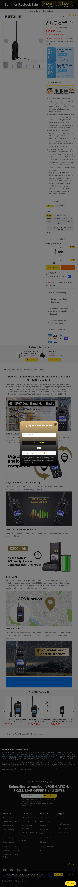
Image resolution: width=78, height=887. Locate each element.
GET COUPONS (39, 443)
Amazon (49, 453)
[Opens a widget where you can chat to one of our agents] (70, 883)
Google (31, 453)
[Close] (55, 424)
